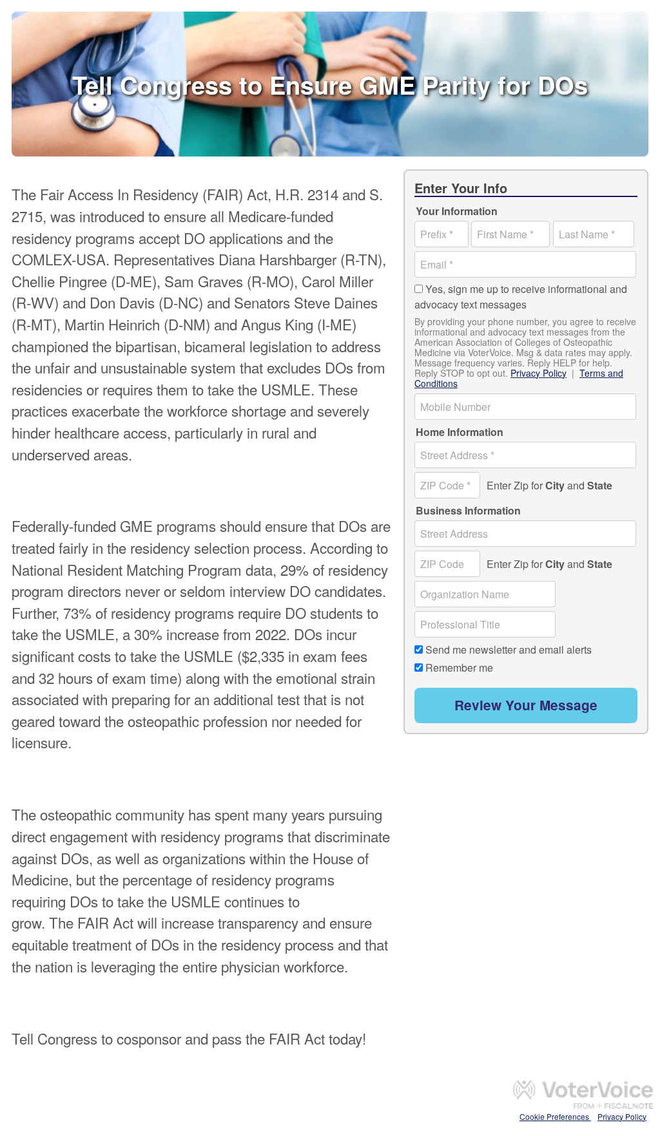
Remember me (459, 666)
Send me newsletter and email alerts (508, 649)
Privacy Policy (538, 372)
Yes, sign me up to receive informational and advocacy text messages (520, 296)
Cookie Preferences (555, 1116)
